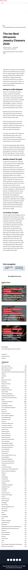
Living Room (4, 488)
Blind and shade (5, 387)
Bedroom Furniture (6, 383)
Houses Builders (5, 457)
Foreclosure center (6, 419)
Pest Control (4, 508)
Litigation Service (6, 487)
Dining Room (5, 403)
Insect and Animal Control (8, 463)
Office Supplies (5, 500)
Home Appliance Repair (7, 443)
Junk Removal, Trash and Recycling (10, 469)
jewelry (10, 49)
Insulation (4, 465)
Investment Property (6, 467)
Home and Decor (6, 441)
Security (4, 536)
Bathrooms (4, 381)
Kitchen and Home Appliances (9, 471)
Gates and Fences (6, 433)
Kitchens (4, 473)
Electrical (4, 409)
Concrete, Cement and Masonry (9, 397)
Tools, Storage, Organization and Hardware (12, 544)
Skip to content (3, 0)
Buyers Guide (5, 391)
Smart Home (5, 538)
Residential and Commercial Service (10, 528)
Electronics (4, 411)
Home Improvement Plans (8, 445)
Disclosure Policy (6, 356)
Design (3, 399)
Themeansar (19, 567)
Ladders (3, 475)
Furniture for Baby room (7, 423)
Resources (4, 530)
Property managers (6, 520)
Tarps (3, 540)
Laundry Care (5, 479)
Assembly (4, 375)
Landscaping (5, 477)
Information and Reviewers (8, 461)
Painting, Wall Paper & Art (8, 506)
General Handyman (6, 435)
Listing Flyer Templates (7, 484)
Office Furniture (5, 498)
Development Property (7, 401)
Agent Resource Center (17, 289)
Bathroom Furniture (6, 379)
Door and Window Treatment (8, 407)
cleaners (6, 49)
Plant (3, 512)
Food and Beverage (6, 417)
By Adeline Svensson (7, 47)
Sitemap (4, 358)
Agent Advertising (7, 289)
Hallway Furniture (6, 437)
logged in (9, 349)
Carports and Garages (7, 393)
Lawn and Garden (6, 481)
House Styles (5, 453)
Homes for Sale (5, 451)
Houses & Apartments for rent (9, 455)
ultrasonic (14, 49)
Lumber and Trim (6, 492)
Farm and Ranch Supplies (8, 415)
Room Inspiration (6, 534)
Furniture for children (7, 425)
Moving (3, 496)
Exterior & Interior (6, 413)
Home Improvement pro (7, 447)
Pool (3, 518)
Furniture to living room (7, 427)
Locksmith (4, 490)
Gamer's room (5, 429)
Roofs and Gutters (6, 532)
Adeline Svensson (15, 276)
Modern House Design (7, 494)
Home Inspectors (6, 449)
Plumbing (4, 514)
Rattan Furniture (5, 522)
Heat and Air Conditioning (8, 439)
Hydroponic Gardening (7, 459)
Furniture (4, 421)
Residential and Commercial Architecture (11, 526)
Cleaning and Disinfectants (8, 395)
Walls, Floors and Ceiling (7, 546)
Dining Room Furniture (7, 405)
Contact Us (4, 354)
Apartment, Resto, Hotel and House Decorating (13, 293)
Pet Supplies (4, 510)
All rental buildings (7, 291)
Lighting (4, 483)
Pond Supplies (5, 516)
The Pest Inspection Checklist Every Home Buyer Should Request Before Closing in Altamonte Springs (13, 298)
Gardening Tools (5, 431)
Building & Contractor (7, 389)
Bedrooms (4, 385)
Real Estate (4, 524)
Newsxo (12, 567)
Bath (3, 377)
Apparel (3, 373)
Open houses (5, 504)
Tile (2, 542)
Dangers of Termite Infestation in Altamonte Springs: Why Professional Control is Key (14, 317)
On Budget (4, 502)
